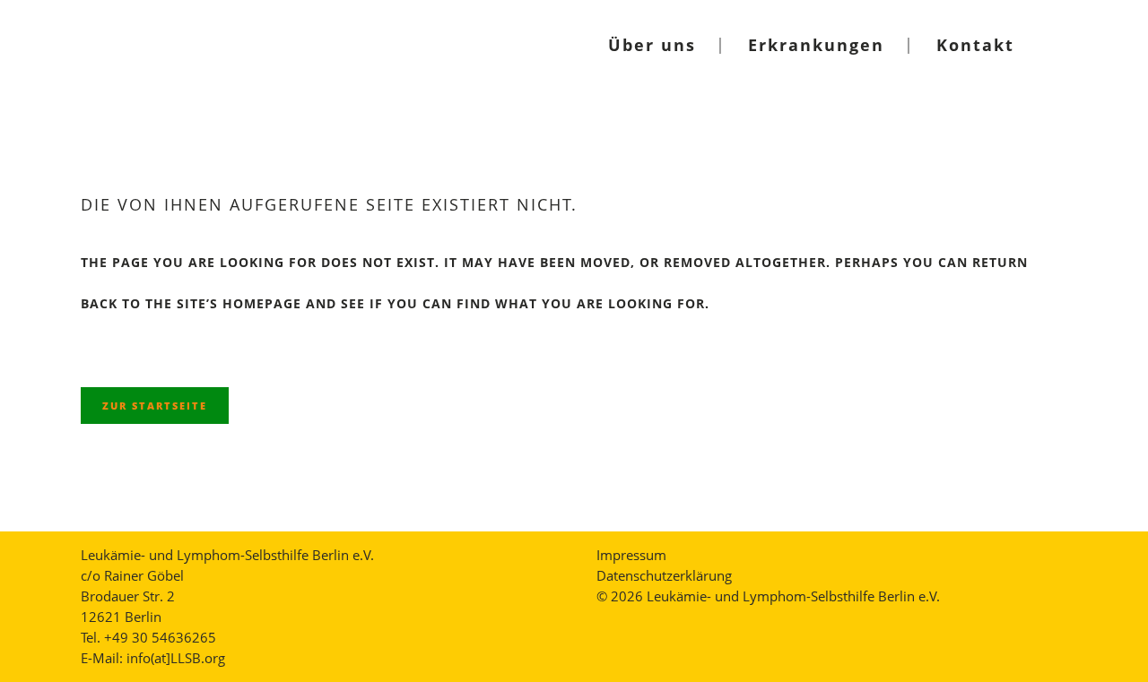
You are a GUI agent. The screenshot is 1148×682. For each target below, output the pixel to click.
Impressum (631, 555)
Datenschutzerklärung (664, 575)
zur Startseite (154, 405)
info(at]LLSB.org (175, 658)
